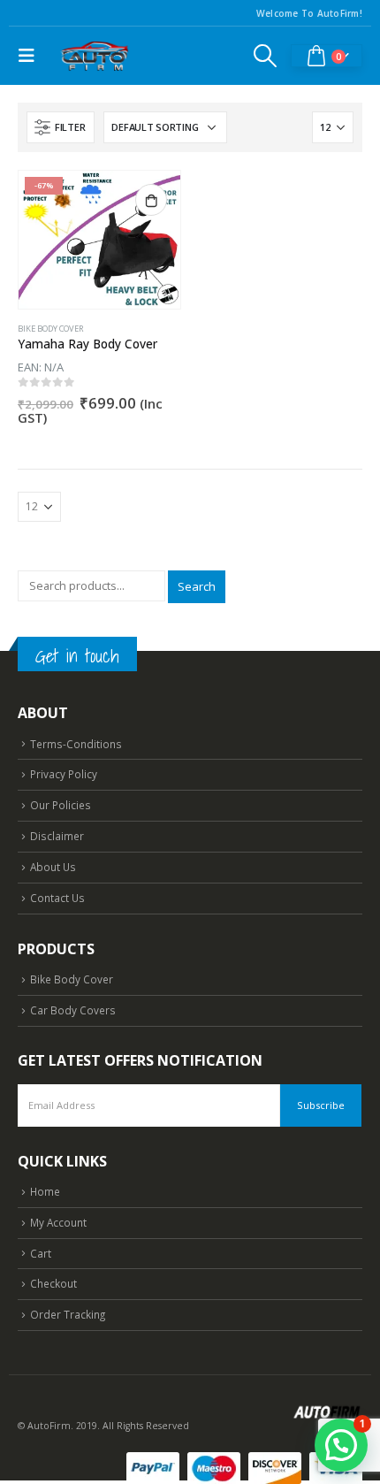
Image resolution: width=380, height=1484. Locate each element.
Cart (40, 1253)
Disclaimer (57, 836)
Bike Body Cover (51, 328)
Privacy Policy (63, 774)
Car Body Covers (73, 1010)
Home (45, 1191)
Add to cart (151, 200)
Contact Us (57, 898)
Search (197, 586)
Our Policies (60, 805)
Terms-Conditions (76, 744)
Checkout (53, 1283)
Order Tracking (67, 1314)
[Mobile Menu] (31, 56)
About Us (53, 867)
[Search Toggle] (265, 55)
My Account (58, 1222)
